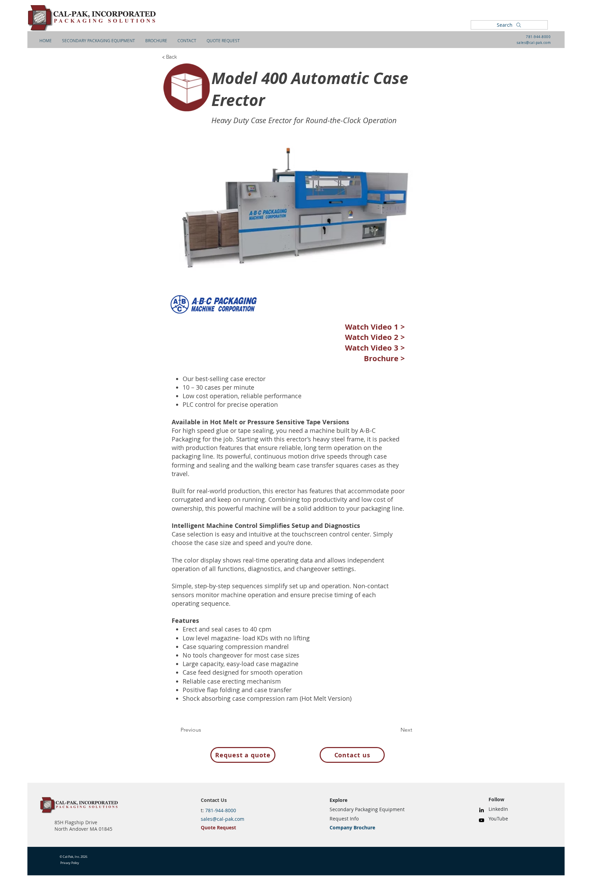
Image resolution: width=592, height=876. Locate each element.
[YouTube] (481, 820)
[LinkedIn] (481, 810)
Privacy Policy (69, 863)
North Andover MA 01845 (83, 829)
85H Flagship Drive (75, 822)
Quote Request (218, 827)
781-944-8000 (538, 37)
